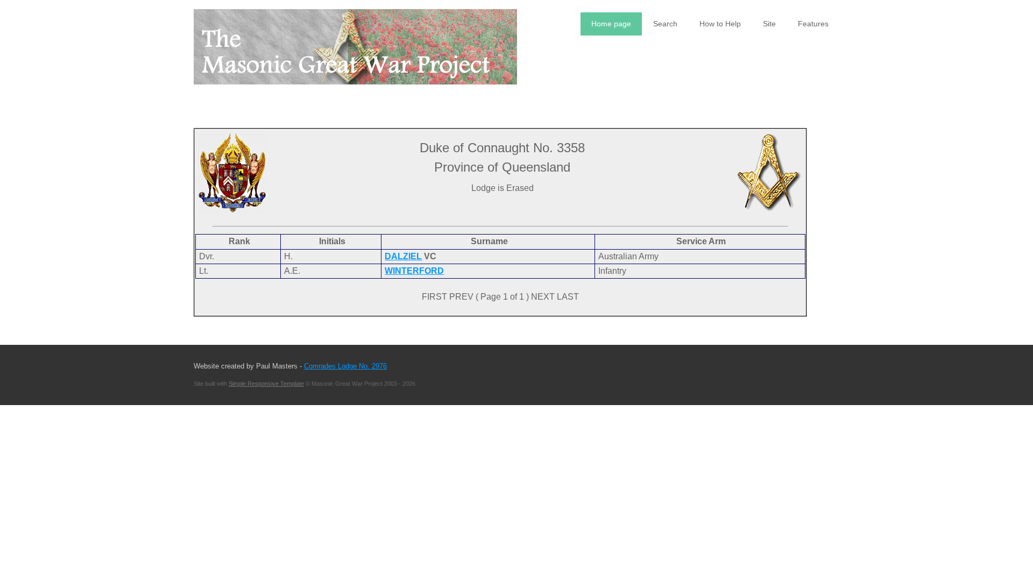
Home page (611, 23)
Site (769, 23)
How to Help (720, 23)
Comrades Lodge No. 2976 (345, 366)
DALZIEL (403, 256)
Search (665, 23)
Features (813, 23)
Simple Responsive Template (266, 383)
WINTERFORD (414, 270)
